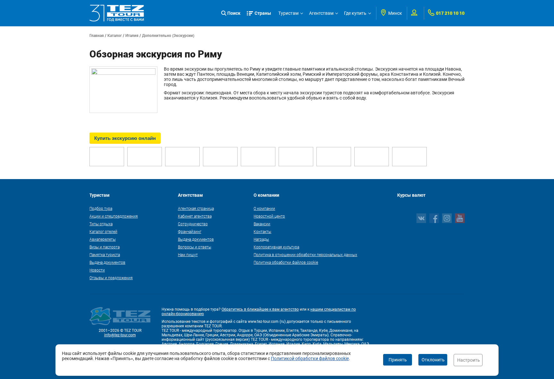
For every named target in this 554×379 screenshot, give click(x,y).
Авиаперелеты (102, 239)
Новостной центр (269, 216)
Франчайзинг (189, 231)
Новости (97, 269)
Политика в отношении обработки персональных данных (305, 254)
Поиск (233, 13)
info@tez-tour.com (120, 335)
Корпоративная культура (276, 246)
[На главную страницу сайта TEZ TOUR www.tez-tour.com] (116, 13)
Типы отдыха (101, 223)
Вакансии (262, 223)
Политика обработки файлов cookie (286, 262)
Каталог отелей (103, 231)
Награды (261, 239)
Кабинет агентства (195, 216)
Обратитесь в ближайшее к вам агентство (260, 309)
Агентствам (321, 13)
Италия (131, 35)
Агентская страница (196, 208)
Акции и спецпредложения (113, 216)
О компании (264, 208)
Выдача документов (107, 262)
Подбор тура (100, 208)
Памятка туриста (104, 254)
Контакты (262, 231)
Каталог (114, 35)
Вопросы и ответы (194, 246)
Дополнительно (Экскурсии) (168, 35)
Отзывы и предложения (111, 277)
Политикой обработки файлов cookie (310, 358)
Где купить (355, 13)
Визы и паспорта (104, 246)
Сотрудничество (193, 223)
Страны (263, 13)
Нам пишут (188, 254)
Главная (96, 35)
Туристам (288, 13)
